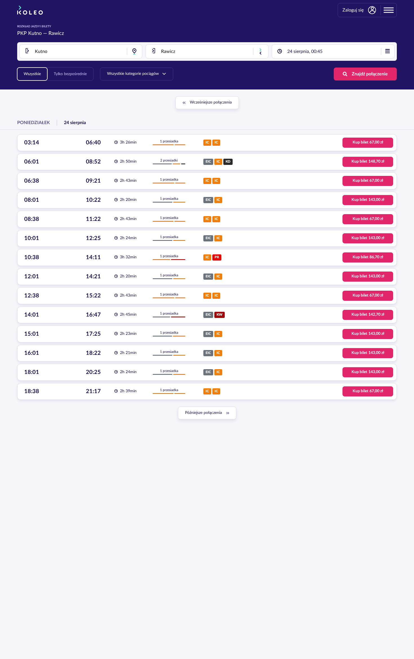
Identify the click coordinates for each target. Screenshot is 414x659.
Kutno (35, 33)
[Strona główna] (30, 10)
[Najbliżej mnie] (134, 51)
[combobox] (81, 51)
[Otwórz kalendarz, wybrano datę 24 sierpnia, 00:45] (387, 51)
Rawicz (56, 33)
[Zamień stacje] (260, 51)
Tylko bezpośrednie (70, 74)
